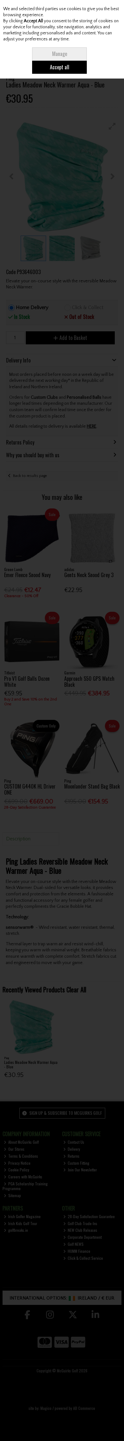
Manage (59, 54)
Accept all (59, 67)
